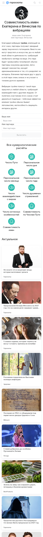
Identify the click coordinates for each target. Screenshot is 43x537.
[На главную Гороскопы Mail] (15, 2)
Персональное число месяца (11, 179)
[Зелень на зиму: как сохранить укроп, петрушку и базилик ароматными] (21, 477)
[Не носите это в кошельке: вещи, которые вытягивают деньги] (21, 262)
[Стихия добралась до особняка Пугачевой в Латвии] (21, 441)
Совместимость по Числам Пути (31, 213)
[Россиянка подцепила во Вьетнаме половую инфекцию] (21, 369)
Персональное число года (31, 179)
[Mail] (7, 2)
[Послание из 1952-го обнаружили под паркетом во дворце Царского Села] (21, 405)
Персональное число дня (31, 164)
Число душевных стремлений (32, 195)
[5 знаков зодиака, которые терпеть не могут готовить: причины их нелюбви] (21, 334)
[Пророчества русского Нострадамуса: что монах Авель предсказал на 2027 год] (21, 513)
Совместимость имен (11, 228)
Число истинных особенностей (11, 213)
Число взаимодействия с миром (11, 196)
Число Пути (11, 162)
